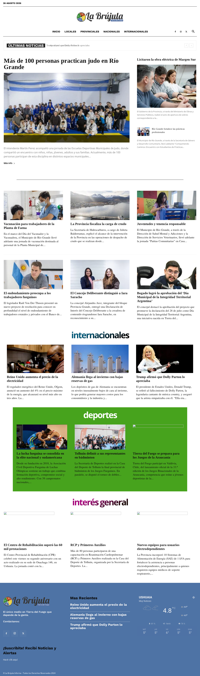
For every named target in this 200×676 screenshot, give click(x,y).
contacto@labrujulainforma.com (40, 621)
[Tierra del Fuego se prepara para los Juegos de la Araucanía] (158, 437)
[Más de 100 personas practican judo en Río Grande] (67, 107)
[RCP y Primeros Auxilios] (100, 526)
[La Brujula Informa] (100, 17)
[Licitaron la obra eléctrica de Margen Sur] (166, 86)
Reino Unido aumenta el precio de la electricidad (98, 606)
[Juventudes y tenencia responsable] (166, 205)
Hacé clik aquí (10, 659)
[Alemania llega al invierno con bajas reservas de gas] (99, 359)
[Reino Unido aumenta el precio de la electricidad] (35, 359)
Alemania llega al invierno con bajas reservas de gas (98, 616)
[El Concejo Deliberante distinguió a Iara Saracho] (100, 274)
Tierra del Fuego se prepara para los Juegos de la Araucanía (156, 455)
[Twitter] (186, 31)
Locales (70, 31)
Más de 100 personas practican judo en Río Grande (61, 63)
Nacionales (111, 31)
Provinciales (89, 31)
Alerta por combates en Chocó (62, 45)
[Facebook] (175, 31)
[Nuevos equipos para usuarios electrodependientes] (166, 526)
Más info (8, 163)
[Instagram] (180, 31)
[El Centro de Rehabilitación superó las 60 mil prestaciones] (33, 526)
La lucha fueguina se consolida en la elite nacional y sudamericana (40, 455)
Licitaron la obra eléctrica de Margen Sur (166, 59)
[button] (193, 31)
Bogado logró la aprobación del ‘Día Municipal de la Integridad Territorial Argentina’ (164, 297)
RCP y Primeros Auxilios (88, 545)
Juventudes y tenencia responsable (161, 224)
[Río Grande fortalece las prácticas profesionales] (143, 131)
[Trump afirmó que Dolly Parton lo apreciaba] (164, 359)
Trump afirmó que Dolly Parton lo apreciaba (96, 626)
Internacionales (136, 31)
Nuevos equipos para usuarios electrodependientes (158, 547)
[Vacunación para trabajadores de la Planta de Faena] (33, 205)
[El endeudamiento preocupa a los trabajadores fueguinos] (33, 274)
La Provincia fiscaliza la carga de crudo (98, 224)
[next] (191, 45)
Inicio (56, 31)
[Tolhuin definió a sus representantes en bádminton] (100, 437)
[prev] (186, 45)
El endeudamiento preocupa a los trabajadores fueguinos (27, 295)
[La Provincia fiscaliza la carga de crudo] (100, 205)
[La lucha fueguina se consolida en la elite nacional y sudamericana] (42, 437)
